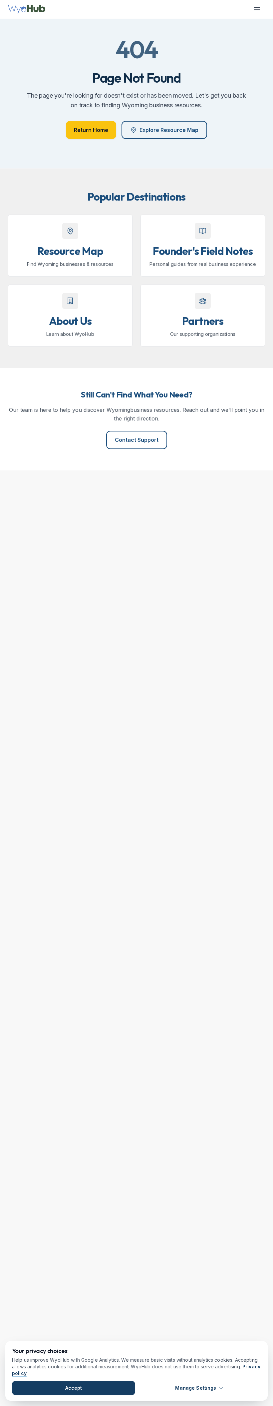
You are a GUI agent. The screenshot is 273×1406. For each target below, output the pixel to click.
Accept (73, 1388)
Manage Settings (195, 1388)
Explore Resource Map (168, 130)
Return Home (91, 130)
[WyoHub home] (26, 9)
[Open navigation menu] (257, 9)
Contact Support (136, 439)
